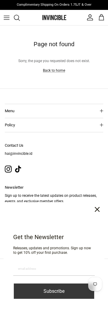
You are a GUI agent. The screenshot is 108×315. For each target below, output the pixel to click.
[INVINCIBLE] (54, 17)
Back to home (54, 70)
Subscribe (54, 291)
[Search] (19, 17)
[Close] (97, 209)
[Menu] (6, 17)
